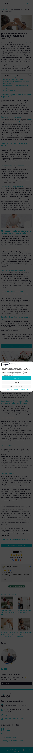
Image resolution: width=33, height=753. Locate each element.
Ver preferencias (16, 386)
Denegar (17, 382)
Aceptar (16, 378)
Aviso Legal (25, 389)
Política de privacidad (18, 389)
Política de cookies (9, 389)
